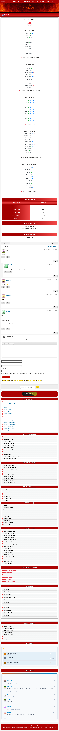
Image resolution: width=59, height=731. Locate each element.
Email (3, 363)
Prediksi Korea (6, 417)
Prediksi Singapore (29, 19)
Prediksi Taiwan (7, 418)
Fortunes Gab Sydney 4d (8, 480)
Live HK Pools (27, 1)
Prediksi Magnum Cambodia (9, 405)
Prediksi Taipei (6, 402)
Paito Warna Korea (7, 561)
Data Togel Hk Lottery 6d (8, 630)
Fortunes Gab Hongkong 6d (9, 478)
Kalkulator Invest (7, 509)
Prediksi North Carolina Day (9, 403)
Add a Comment (52, 246)
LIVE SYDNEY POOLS (8, 572)
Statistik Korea (7, 605)
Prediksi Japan (6, 411)
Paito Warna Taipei (7, 563)
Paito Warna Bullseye (8, 550)
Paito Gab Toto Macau (8, 452)
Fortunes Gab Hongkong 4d (9, 482)
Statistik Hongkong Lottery (10, 597)
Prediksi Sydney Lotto (8, 430)
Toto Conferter (6, 520)
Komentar (4, 341)
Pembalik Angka (7, 518)
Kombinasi (5, 512)
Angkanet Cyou (6, 725)
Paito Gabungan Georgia (8, 443)
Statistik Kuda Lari (8, 607)
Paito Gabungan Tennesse (9, 447)
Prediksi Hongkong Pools (9, 420)
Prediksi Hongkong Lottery (9, 422)
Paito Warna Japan (7, 559)
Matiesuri (8, 280)
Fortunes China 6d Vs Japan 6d (10, 472)
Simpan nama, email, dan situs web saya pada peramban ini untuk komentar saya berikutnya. (23, 373)
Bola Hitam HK (6, 494)
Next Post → (54, 243)
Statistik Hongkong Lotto (9, 599)
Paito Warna (6, 489)
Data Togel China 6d (7, 632)
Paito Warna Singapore (8, 537)
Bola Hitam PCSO (7, 498)
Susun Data (6, 516)
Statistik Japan (7, 602)
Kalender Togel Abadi (8, 522)
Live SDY (15, 1)
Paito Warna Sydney (12, 696)
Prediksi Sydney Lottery (8, 428)
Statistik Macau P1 (8, 610)
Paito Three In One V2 (8, 449)
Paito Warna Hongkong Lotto (9, 541)
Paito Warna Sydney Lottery (9, 535)
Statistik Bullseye (7, 589)
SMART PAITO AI (29, 393)
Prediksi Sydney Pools (8, 426)
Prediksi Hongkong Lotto (9, 424)
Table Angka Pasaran (8, 507)
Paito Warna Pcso (7, 548)
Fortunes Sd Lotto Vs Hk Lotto (10, 467)
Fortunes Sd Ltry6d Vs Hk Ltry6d (10, 469)
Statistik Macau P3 (8, 615)
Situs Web (4, 368)
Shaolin (10, 265)
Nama (3, 359)
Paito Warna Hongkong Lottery (10, 544)
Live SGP (20, 1)
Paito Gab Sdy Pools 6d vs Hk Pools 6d (12, 456)
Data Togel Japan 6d (7, 626)
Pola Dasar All (6, 524)
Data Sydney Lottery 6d (8, 639)
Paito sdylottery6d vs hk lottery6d (10, 458)
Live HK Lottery (35, 1)
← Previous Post (5, 243)
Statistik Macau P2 (8, 612)
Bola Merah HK (6, 492)
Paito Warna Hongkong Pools (9, 539)
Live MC (9, 1)
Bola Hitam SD (6, 500)
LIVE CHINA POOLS (8, 575)
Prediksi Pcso (6, 415)
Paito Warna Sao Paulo (12, 716)
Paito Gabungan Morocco (9, 445)
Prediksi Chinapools (7, 409)
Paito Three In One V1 (8, 441)
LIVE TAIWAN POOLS (8, 579)
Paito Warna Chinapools (8, 556)
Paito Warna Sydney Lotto (9, 533)
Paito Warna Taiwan (7, 552)
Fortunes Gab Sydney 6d (8, 476)
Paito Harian (3, 1)
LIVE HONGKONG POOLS (9, 581)
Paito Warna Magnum (8, 554)
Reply (55, 261)
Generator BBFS (6, 514)
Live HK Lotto (42, 1)
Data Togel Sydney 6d (8, 636)
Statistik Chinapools (8, 592)
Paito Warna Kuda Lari (8, 546)
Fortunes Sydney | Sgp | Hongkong (10, 474)
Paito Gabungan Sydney (8, 439)
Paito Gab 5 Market (7, 454)
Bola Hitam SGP (6, 496)
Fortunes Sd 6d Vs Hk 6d (8, 465)
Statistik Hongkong (8, 594)
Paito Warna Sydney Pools (9, 531)
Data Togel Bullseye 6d (8, 634)
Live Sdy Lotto (50, 1)
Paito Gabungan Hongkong (9, 437)
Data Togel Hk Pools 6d (8, 628)
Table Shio (5, 505)
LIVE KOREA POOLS (8, 577)
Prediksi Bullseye (7, 407)
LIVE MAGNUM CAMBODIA (10, 570)
